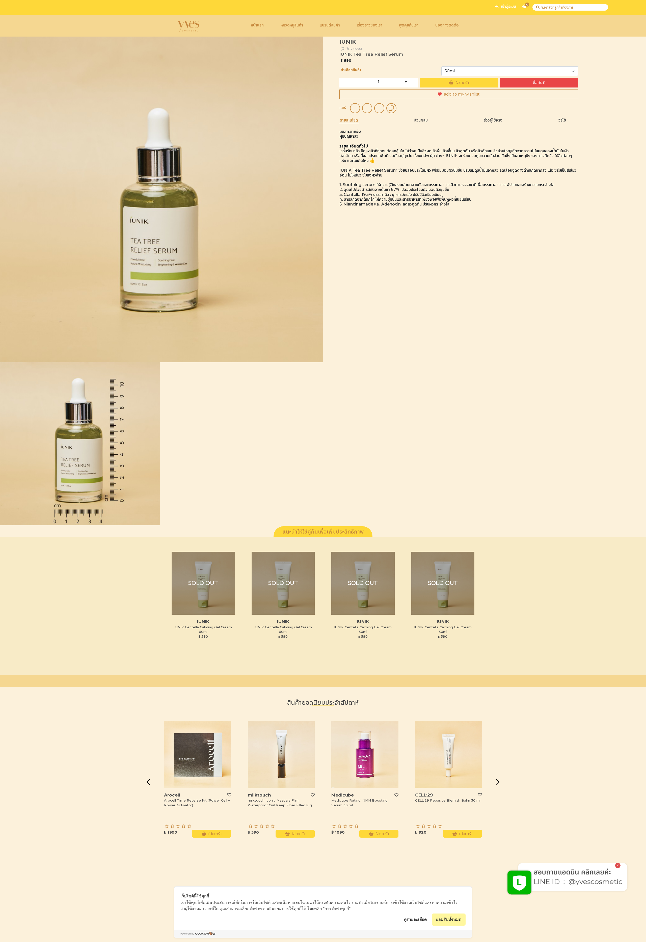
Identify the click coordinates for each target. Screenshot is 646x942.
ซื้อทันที (539, 82)
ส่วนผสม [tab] (421, 120)
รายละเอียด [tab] (349, 120)
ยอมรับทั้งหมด (448, 919)
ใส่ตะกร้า (462, 82)
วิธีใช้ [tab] (562, 120)
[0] (524, 8)
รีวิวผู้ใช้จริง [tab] (493, 120)
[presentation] (148, 782)
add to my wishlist (462, 94)
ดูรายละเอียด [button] (415, 919)
